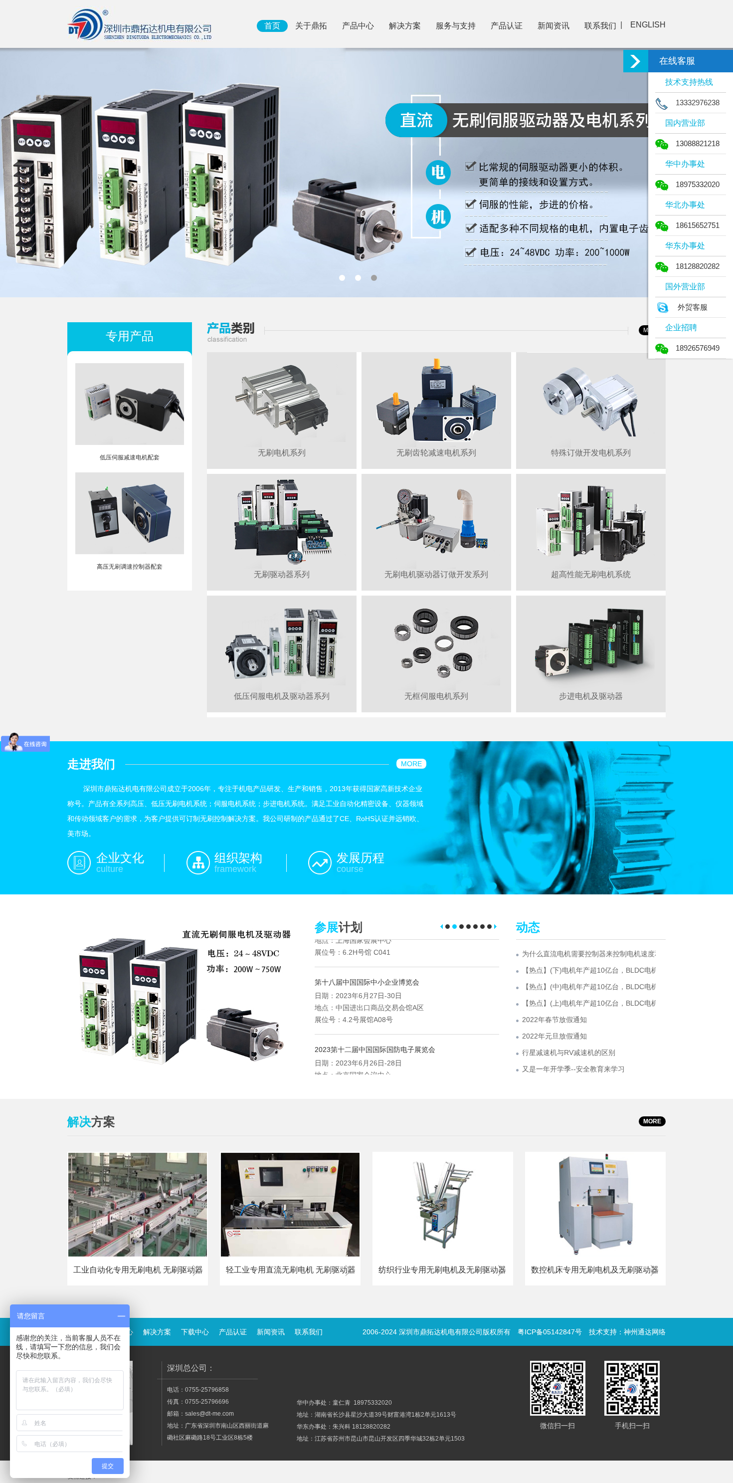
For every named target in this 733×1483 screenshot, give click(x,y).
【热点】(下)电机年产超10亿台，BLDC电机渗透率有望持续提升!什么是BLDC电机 (589, 970)
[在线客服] (635, 61)
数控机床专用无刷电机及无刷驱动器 (595, 1270)
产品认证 (507, 25)
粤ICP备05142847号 (550, 1332)
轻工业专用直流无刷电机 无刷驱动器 (291, 1270)
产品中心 (358, 25)
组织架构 (238, 857)
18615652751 (698, 225)
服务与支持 (456, 25)
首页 (272, 25)
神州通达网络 (645, 1332)
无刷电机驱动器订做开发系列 (436, 574)
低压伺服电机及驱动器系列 (282, 696)
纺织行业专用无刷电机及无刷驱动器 (442, 1270)
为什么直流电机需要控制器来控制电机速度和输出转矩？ (589, 954)
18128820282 (698, 266)
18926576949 (698, 348)
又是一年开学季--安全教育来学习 (573, 1069)
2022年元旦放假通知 (554, 1036)
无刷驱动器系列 (282, 574)
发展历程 (360, 857)
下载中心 (195, 1332)
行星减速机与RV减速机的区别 (568, 1053)
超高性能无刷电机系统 (591, 574)
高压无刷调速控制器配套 (130, 566)
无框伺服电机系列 (436, 696)
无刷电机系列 (282, 452)
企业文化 (120, 857)
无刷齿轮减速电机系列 (436, 452)
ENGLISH (648, 24)
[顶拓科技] (140, 23)
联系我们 (600, 25)
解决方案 (405, 25)
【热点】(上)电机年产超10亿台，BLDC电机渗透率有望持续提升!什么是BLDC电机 (589, 1003)
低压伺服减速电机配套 (130, 457)
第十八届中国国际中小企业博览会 (367, 955)
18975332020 (698, 184)
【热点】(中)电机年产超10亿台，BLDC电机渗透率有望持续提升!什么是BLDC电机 (589, 987)
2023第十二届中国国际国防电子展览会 (375, 1022)
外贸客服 (693, 307)
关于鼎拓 (311, 25)
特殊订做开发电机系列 (591, 452)
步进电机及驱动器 (591, 696)
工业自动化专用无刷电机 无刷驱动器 (138, 1270)
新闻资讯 (553, 25)
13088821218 (698, 143)
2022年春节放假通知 (554, 1020)
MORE (411, 764)
